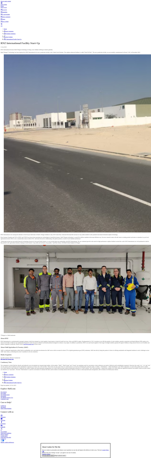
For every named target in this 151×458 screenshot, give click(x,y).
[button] (75, 8)
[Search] (75, 24)
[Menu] (75, 26)
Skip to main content (6, 1)
